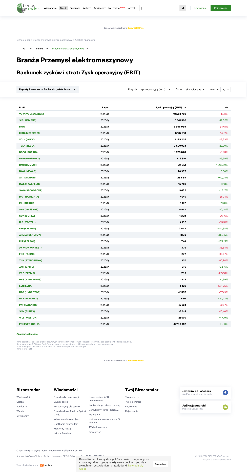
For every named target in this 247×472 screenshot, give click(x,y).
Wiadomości (50, 8)
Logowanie (200, 8)
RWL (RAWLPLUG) (29, 184)
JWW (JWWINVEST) (30, 247)
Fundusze (75, 8)
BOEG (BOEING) (28, 152)
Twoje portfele (133, 401)
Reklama (67, 450)
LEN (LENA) (25, 286)
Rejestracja (220, 8)
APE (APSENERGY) (30, 235)
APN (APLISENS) (28, 209)
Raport (106, 107)
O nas (19, 450)
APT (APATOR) (27, 177)
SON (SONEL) (27, 215)
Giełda (63, 8)
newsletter (95, 432)
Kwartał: (214, 89)
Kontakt (77, 450)
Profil (22, 107)
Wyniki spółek (61, 401)
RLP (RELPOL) (27, 241)
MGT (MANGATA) (29, 196)
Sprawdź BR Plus (135, 28)
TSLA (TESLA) (27, 145)
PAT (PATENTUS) (28, 305)
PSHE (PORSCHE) (29, 324)
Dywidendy (99, 8)
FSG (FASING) (27, 254)
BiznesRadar (23, 40)
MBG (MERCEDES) (29, 133)
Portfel (131, 8)
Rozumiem (160, 464)
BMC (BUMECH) (28, 165)
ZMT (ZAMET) (27, 266)
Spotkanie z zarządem (66, 424)
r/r (226, 107)
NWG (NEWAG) (27, 171)
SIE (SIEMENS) (27, 120)
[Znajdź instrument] (183, 8)
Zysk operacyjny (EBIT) (169, 107)
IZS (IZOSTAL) (27, 222)
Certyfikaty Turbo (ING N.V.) (104, 409)
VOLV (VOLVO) (27, 139)
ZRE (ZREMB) (27, 273)
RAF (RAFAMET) (28, 298)
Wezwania (94, 414)
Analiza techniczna (27, 334)
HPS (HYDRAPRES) (30, 279)
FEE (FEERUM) (27, 228)
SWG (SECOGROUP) (30, 190)
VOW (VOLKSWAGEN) (31, 114)
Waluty (87, 8)
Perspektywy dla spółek (67, 406)
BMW (22, 126)
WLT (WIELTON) (28, 317)
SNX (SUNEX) (27, 311)
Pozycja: (132, 89)
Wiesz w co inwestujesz (66, 419)
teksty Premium (62, 433)
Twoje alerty (132, 397)
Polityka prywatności (35, 450)
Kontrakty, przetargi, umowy (105, 405)
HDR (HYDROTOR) (29, 292)
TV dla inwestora (98, 427)
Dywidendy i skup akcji (66, 397)
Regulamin (55, 450)
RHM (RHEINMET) (29, 158)
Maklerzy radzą (62, 428)
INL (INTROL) (26, 203)
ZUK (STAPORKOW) (30, 260)
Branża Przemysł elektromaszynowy (52, 40)
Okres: (179, 89)
